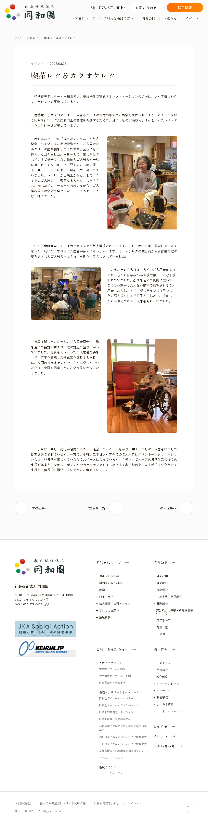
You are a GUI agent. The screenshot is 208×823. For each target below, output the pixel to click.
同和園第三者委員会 (106, 803)
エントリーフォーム (169, 711)
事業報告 (162, 582)
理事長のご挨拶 (109, 575)
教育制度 (162, 676)
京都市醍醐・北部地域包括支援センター (123, 751)
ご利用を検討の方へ (119, 18)
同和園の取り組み (110, 582)
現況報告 (162, 589)
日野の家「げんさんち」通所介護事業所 (123, 744)
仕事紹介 (162, 669)
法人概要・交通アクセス (114, 603)
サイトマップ (136, 803)
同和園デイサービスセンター (116, 698)
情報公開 (148, 18)
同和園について (83, 18)
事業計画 (162, 575)
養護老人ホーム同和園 (112, 669)
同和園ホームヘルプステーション (119, 705)
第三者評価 (163, 620)
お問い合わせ (146, 7)
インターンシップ (167, 683)
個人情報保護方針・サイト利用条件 (63, 803)
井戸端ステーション (111, 758)
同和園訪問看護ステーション (116, 712)
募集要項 (162, 697)
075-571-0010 (112, 7)
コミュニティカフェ (111, 773)
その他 (160, 634)
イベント (192, 18)
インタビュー (164, 662)
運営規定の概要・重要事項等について (174, 612)
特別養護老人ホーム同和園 (115, 676)
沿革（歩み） (107, 596)
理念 (102, 589)
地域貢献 (104, 617)
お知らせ (170, 18)
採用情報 (185, 7)
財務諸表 (162, 603)
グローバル (163, 690)
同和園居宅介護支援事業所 (115, 719)
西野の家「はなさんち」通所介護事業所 (123, 737)
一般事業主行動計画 (169, 596)
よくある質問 (164, 704)
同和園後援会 (23, 803)
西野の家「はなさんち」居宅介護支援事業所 (123, 728)
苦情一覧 (162, 627)
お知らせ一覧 (95, 508)
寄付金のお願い (109, 610)
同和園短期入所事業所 (112, 683)
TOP (18, 37)
